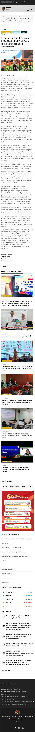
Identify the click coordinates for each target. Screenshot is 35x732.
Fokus (23, 486)
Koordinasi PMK (16, 32)
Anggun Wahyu (5, 257)
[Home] (7, 8)
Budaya (4, 565)
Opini (4, 29)
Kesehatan (5, 543)
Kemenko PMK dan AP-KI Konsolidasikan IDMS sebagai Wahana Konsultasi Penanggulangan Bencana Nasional (18, 662)
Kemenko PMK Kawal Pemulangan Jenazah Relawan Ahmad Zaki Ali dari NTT (19, 645)
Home (4, 17)
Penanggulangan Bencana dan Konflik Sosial (15, 556)
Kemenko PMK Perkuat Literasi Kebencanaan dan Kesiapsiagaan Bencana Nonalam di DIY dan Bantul (19, 653)
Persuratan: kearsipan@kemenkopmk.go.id (15, 704)
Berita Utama (14, 486)
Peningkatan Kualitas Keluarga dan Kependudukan (14, 327)
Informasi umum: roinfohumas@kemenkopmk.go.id (18, 701)
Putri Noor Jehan (6, 261)
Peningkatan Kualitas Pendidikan (11, 547)
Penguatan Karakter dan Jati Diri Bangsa (13, 552)
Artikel (5, 486)
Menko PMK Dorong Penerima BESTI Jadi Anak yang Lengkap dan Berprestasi (19, 617)
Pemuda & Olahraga (7, 569)
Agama (4, 560)
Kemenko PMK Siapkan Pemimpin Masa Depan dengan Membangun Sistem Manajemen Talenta (18, 636)
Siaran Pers (24, 32)
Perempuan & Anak (13, 17)
